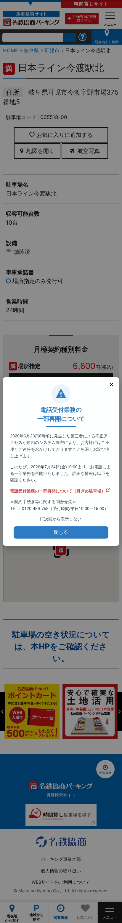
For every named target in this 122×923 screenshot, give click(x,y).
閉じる (61, 532)
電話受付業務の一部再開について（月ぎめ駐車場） (57, 491)
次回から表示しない (62, 519)
